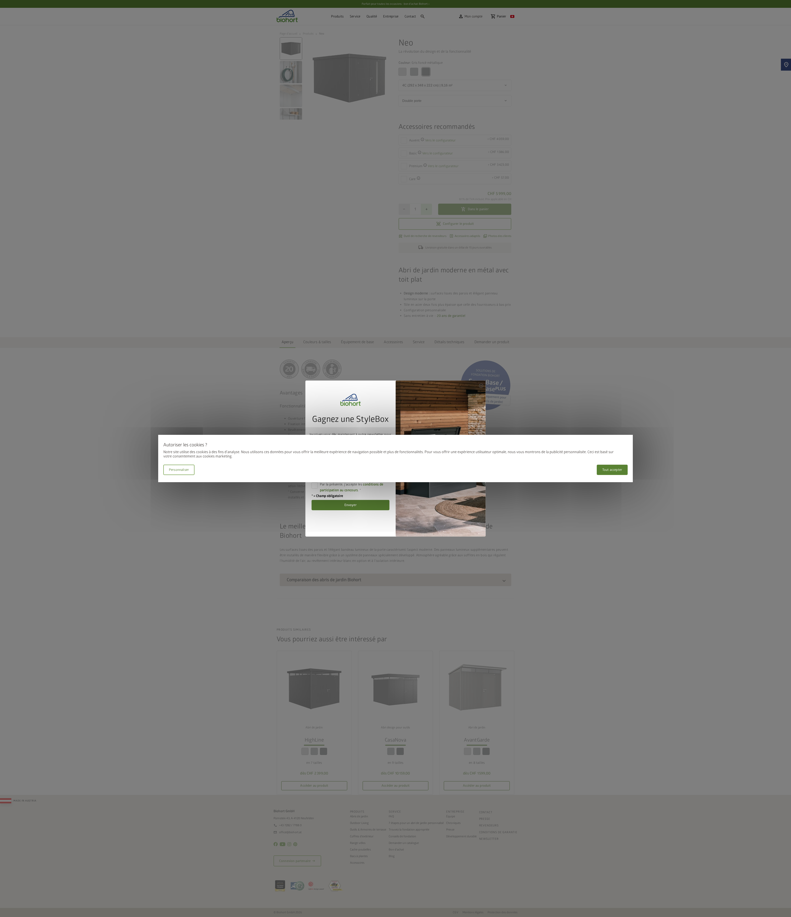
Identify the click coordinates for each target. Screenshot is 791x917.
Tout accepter (612, 470)
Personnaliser (179, 470)
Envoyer (350, 505)
